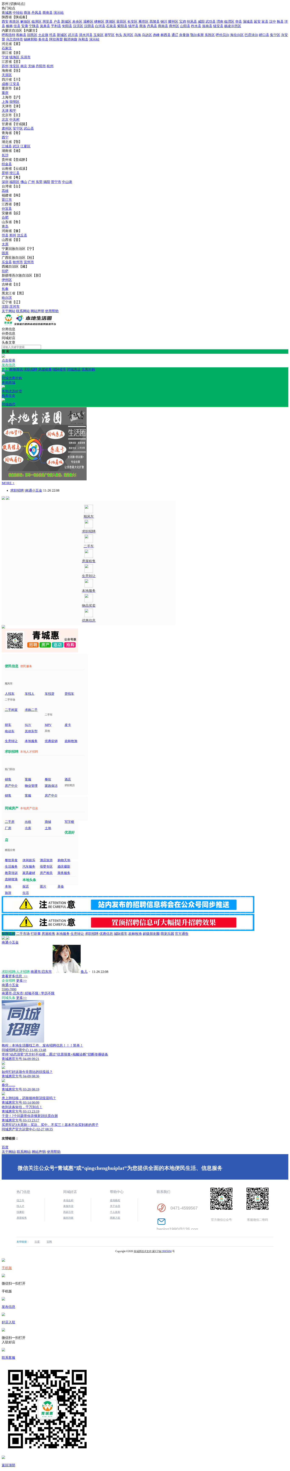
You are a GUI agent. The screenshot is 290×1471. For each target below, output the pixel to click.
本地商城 (12, 387)
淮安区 (14, 66)
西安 (5, 21)
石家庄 (7, 48)
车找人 (29, 693)
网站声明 (37, 311)
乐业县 (7, 262)
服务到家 (68, 1217)
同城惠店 (74, 369)
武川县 (73, 35)
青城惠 (7, 12)
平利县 (56, 26)
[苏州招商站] (29, 325)
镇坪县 (133, 26)
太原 (5, 244)
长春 (5, 289)
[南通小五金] (5, 938)
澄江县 (14, 173)
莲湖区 (110, 21)
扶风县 (192, 21)
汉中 (272, 21)
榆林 (9, 26)
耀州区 (173, 21)
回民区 (32, 35)
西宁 (5, 137)
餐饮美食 (11, 860)
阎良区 (14, 21)
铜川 (163, 21)
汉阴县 (89, 26)
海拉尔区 (237, 35)
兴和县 (83, 39)
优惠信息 (106, 933)
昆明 (5, 173)
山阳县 (185, 26)
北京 (5, 119)
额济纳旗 (70, 39)
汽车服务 (29, 866)
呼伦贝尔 (222, 35)
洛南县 (207, 26)
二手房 (9, 822)
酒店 (68, 779)
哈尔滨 (7, 297)
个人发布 (115, 1212)
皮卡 (68, 725)
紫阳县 (122, 26)
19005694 (166, 1251)
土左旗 (43, 35)
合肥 (5, 217)
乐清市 (25, 57)
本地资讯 (16, 369)
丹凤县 (36, 12)
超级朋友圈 (151, 933)
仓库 (28, 828)
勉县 (280, 21)
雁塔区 (143, 21)
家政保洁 (51, 785)
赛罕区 (109, 35)
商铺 (48, 822)
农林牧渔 (71, 741)
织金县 (7, 164)
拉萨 (5, 271)
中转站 (18, 12)
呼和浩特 (8, 35)
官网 (49, 1241)
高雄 (5, 191)
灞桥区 (88, 21)
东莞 (39, 182)
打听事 (36, 933)
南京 (23, 66)
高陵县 (154, 21)
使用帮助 (52, 311)
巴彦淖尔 (251, 35)
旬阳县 (67, 26)
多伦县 (43, 39)
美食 (61, 886)
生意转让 (11, 741)
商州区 (174, 26)
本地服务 (31, 741)
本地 (8, 886)
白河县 (100, 26)
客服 (28, 779)
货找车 (69, 693)
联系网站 (23, 311)
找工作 (20, 1200)
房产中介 (11, 785)
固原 (5, 253)
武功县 (211, 21)
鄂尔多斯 (197, 35)
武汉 (16, 146)
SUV (28, 725)
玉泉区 (98, 35)
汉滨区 (78, 26)
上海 (5, 101)
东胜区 (210, 35)
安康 (24, 26)
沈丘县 (22, 235)
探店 (26, 886)
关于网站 (8, 311)
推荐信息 (8, 933)
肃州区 (7, 128)
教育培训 (11, 873)
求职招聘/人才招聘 (16, 971)
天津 (5, 110)
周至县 (47, 21)
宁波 (5, 57)
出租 (28, 822)
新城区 (66, 21)
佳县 (17, 26)
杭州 (50, 66)
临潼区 (36, 21)
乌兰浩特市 (14, 39)
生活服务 (11, 866)
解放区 (25, 21)
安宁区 (18, 128)
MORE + (8, 483)
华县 (238, 21)
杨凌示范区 (232, 26)
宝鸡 (182, 21)
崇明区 (14, 101)
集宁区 (275, 35)
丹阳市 (41, 66)
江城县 (7, 146)
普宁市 (56, 182)
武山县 (29, 128)
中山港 (67, 182)
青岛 (5, 226)
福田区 (14, 182)
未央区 (77, 21)
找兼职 (20, 1212)
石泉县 (111, 26)
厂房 (8, 828)
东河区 (128, 35)
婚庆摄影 (64, 866)
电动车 (9, 731)
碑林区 (99, 21)
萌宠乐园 (167, 933)
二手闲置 (11, 710)
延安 (257, 21)
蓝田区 (121, 21)
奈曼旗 (184, 35)
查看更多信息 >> (15, 976)
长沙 (5, 155)
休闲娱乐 (29, 860)
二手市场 (23, 933)
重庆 (5, 93)
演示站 (58, 12)
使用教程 (115, 1200)
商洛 (27, 12)
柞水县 (196, 26)
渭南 (220, 21)
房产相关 (46, 873)
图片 (43, 886)
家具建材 (29, 873)
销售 (8, 779)
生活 (26, 893)
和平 (12, 110)
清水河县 (86, 35)
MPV (48, 725)
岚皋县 (45, 26)
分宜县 (7, 208)
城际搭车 (59, 369)
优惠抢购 (48, 374)
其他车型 (31, 731)
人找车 (9, 693)
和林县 (21, 35)
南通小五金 (33, 490)
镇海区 (14, 57)
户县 (56, 21)
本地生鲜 (68, 1200)
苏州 (5, 66)
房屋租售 (45, 369)
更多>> (21, 980)
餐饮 (48, 779)
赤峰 (156, 35)
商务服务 (64, 873)
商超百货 (68, 1212)
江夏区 (25, 146)
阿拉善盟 (56, 39)
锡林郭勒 (30, 39)
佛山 (23, 182)
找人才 (20, 1206)
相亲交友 (8, 400)
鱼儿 (84, 971)
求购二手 (31, 710)
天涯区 (7, 75)
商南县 (47, 12)
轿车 (8, 725)
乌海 (137, 35)
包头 (118, 35)
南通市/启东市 (41, 971)
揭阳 (46, 182)
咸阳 (201, 21)
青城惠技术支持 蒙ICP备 (147, 1251)
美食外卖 (68, 1206)
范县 (5, 235)
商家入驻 (115, 1217)
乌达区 (147, 35)
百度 (5, 1147)
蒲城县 (248, 21)
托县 (52, 35)
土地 (48, 828)
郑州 (12, 235)
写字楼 (69, 822)
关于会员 (115, 1206)
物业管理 (31, 785)
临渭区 (229, 21)
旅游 (8, 893)
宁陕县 (34, 26)
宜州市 (29, 262)
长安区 (132, 21)
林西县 (165, 35)
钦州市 (18, 262)
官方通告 (182, 933)
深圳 (5, 182)
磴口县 (264, 35)
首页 (5, 369)
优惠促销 (51, 741)
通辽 (175, 35)
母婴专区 (46, 866)
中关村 (14, 119)
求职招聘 (30, 369)
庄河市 (14, 306)
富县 (265, 21)
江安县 (14, 84)
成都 (5, 84)
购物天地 (64, 860)
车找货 (49, 693)
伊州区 (7, 280)
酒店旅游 (46, 860)
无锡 (31, 66)
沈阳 (5, 306)
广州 (31, 182)
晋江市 (7, 199)
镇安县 (218, 26)
